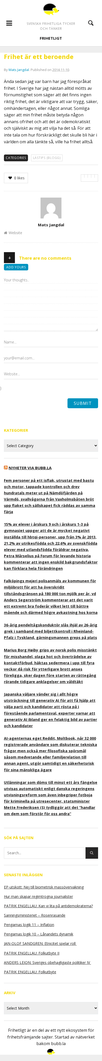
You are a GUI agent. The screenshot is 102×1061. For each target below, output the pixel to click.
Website (15, 232)
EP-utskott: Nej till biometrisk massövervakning (44, 887)
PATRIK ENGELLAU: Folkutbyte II (31, 953)
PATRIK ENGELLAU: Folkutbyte (30, 971)
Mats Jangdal (19, 69)
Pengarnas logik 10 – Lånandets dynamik (38, 934)
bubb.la (58, 1043)
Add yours (16, 267)
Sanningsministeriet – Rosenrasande (34, 915)
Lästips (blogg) (47, 158)
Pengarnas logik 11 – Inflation (29, 924)
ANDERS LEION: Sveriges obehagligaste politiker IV (47, 962)
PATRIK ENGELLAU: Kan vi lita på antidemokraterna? (48, 905)
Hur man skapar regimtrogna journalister (38, 896)
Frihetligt (51, 38)
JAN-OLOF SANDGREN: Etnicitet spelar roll (40, 943)
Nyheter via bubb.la (30, 467)
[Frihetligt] (51, 9)
